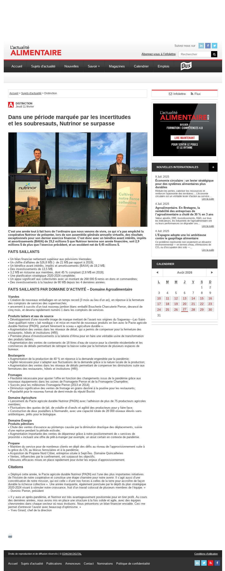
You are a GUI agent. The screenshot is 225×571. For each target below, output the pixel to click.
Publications (54, 563)
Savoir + (94, 66)
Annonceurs (73, 563)
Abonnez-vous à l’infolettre (159, 54)
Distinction (24, 103)
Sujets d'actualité (31, 93)
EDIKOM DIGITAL (72, 553)
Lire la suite (208, 198)
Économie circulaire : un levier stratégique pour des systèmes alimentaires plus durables (184, 184)
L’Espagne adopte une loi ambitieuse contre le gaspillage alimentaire (180, 236)
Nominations (105, 563)
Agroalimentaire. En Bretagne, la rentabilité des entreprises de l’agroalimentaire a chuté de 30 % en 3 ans (184, 211)
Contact (89, 563)
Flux (198, 94)
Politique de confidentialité (133, 563)
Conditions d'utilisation (206, 553)
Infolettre (179, 94)
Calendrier (141, 66)
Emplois (163, 66)
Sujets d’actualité (43, 66)
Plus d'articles (213, 167)
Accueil (16, 66)
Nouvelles (71, 66)
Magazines (117, 66)
